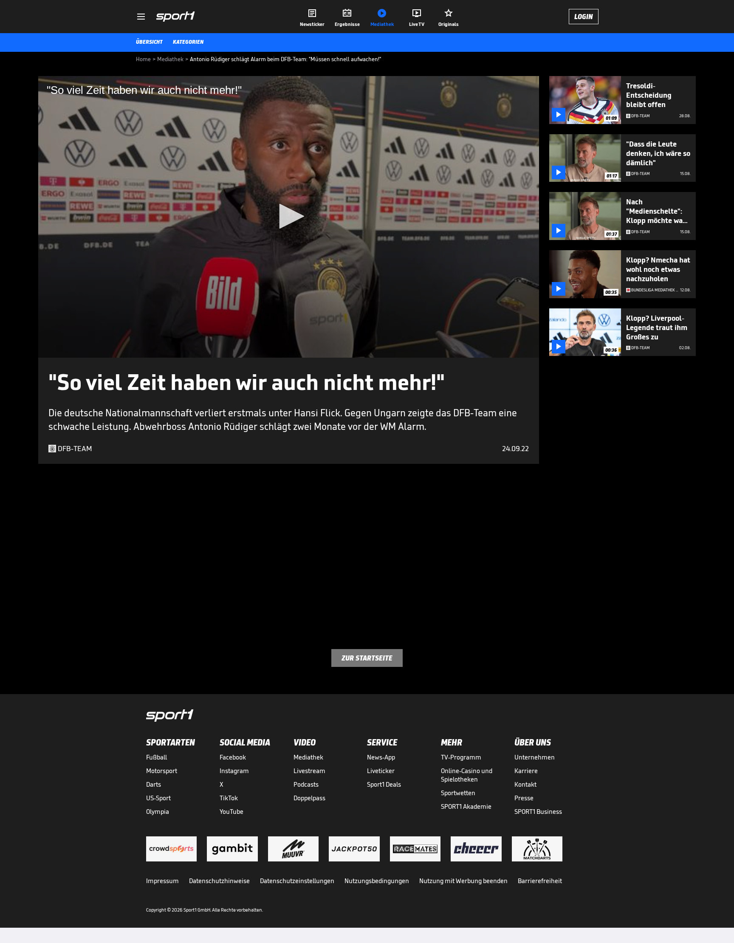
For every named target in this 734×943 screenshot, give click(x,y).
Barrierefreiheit (540, 881)
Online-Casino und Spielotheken (466, 775)
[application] (288, 217)
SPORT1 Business (538, 811)
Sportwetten (458, 793)
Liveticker (381, 771)
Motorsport (161, 771)
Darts (153, 784)
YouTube (231, 811)
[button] (289, 216)
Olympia (157, 811)
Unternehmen (534, 757)
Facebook (233, 757)
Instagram (234, 771)
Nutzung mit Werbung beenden (463, 881)
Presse (524, 798)
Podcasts (306, 784)
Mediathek (308, 757)
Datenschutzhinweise (219, 881)
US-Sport (158, 798)
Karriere (526, 771)
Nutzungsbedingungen (376, 881)
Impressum (162, 881)
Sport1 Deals (384, 784)
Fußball (156, 757)
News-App (381, 757)
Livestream (309, 771)
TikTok (229, 798)
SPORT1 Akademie (466, 806)
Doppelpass (309, 798)
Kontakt (525, 784)
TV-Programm (461, 757)
